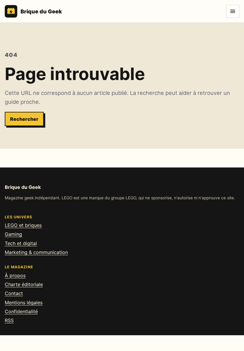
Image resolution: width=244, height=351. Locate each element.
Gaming (13, 234)
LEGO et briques (23, 225)
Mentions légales (24, 302)
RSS (9, 320)
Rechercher (24, 119)
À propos (15, 275)
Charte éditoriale (24, 284)
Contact (14, 293)
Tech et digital (21, 243)
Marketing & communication (36, 252)
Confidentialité (21, 311)
